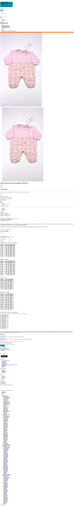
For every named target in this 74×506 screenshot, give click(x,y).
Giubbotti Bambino (5, 461)
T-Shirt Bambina (5, 471)
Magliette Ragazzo (5, 497)
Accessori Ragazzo (5, 480)
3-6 (6, 198)
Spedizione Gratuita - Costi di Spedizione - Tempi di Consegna (9, 364)
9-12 (10, 198)
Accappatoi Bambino (6, 449)
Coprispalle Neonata (5, 427)
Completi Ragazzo (5, 486)
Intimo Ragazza (5, 492)
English (3, 19)
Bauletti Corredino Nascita (6, 398)
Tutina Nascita (18, 226)
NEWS (3, 393)
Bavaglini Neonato (5, 399)
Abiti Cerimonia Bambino (6, 447)
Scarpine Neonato (5, 439)
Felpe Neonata (5, 428)
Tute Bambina (5, 472)
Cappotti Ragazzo (5, 485)
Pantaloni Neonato (5, 436)
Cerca (2, 30)
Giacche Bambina (5, 459)
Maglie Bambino (5, 466)
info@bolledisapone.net (3, 383)
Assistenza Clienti (4, 361)
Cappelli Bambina (5, 453)
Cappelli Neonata (5, 423)
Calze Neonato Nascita (6, 400)
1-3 (3, 198)
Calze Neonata (5, 421)
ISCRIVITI (1, 10)
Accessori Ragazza (5, 479)
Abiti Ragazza (5, 476)
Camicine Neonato (5, 401)
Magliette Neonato (5, 435)
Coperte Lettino (5, 405)
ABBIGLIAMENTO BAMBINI (6, 445)
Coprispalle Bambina (6, 457)
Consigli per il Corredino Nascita (6, 360)
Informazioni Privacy (4, 363)
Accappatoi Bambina (6, 448)
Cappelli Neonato (5, 424)
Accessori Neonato (5, 419)
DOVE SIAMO (4, 392)
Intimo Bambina (5, 462)
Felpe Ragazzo (5, 488)
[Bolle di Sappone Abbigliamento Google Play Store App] (4, 357)
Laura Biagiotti (2, 226)
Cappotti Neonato (5, 425)
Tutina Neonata (6, 226)
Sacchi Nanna (5, 413)
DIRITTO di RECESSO (24, 225)
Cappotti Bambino (5, 455)
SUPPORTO (3, 391)
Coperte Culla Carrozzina (6, 404)
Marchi (3, 375)
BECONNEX (5, 390)
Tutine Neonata (45, 226)
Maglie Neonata (5, 433)
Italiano (3, 20)
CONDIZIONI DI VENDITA (11, 225)
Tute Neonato (5, 442)
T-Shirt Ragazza (5, 501)
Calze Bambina (5, 451)
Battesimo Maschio (5, 420)
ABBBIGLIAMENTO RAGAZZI (6, 475)
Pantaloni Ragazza (5, 498)
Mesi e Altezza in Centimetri (3, 196)
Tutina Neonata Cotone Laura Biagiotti (38, 226)
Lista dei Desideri (4, 377)
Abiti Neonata (5, 415)
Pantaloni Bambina (5, 468)
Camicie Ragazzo (5, 482)
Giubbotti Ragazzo (5, 491)
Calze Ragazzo (5, 481)
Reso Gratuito (3, 366)
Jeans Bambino (5, 464)
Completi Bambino (5, 456)
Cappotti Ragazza (5, 484)
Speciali (3, 378)
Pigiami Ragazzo (5, 500)
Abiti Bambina (5, 446)
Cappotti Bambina (5, 454)
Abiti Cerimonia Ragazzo (6, 477)
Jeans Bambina (5, 463)
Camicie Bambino (5, 452)
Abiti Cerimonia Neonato (6, 416)
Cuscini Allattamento (5, 407)
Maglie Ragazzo (5, 496)
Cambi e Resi (3, 370)
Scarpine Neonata (5, 438)
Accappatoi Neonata (5, 417)
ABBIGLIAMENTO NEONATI (6, 414)
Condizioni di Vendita (4, 362)
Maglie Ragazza (5, 495)
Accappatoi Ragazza (5, 478)
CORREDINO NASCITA (5, 395)
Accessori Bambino (5, 450)
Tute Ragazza (5, 502)
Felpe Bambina (5, 458)
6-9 (8, 198)
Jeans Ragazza (5, 493)
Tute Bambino (5, 473)
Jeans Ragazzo (5, 494)
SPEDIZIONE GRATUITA (3, 225)
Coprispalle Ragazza (5, 487)
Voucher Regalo (4, 376)
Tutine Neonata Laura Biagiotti (12, 226)
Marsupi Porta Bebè (5, 409)
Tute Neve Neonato (5, 443)
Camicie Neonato (5, 422)
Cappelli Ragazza (5, 483)
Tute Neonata (5, 441)
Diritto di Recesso (4, 365)
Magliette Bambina (5, 467)
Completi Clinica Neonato (6, 402)
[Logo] (0, 346)
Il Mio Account (4, 372)
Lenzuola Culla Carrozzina (6, 411)
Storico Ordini (3, 371)
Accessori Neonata (5, 418)
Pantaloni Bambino (5, 469)
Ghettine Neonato (5, 408)
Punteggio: (1, 237)
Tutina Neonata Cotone (30, 226)
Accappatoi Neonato (5, 396)
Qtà (0, 201)
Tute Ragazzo (5, 503)
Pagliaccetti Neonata (5, 410)
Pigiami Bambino (5, 470)
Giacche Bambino (5, 460)
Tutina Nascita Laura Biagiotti (23, 226)
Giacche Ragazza (5, 489)
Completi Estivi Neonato (6, 444)
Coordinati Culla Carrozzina (6, 403)
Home (2, 29)
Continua (2, 241)
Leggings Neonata (5, 432)
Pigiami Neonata (5, 437)
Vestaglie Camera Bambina (6, 474)
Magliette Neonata (5, 434)
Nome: (1, 232)
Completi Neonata (5, 426)
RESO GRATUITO (17, 225)
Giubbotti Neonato (5, 430)
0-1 (1, 198)
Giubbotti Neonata (5, 429)
